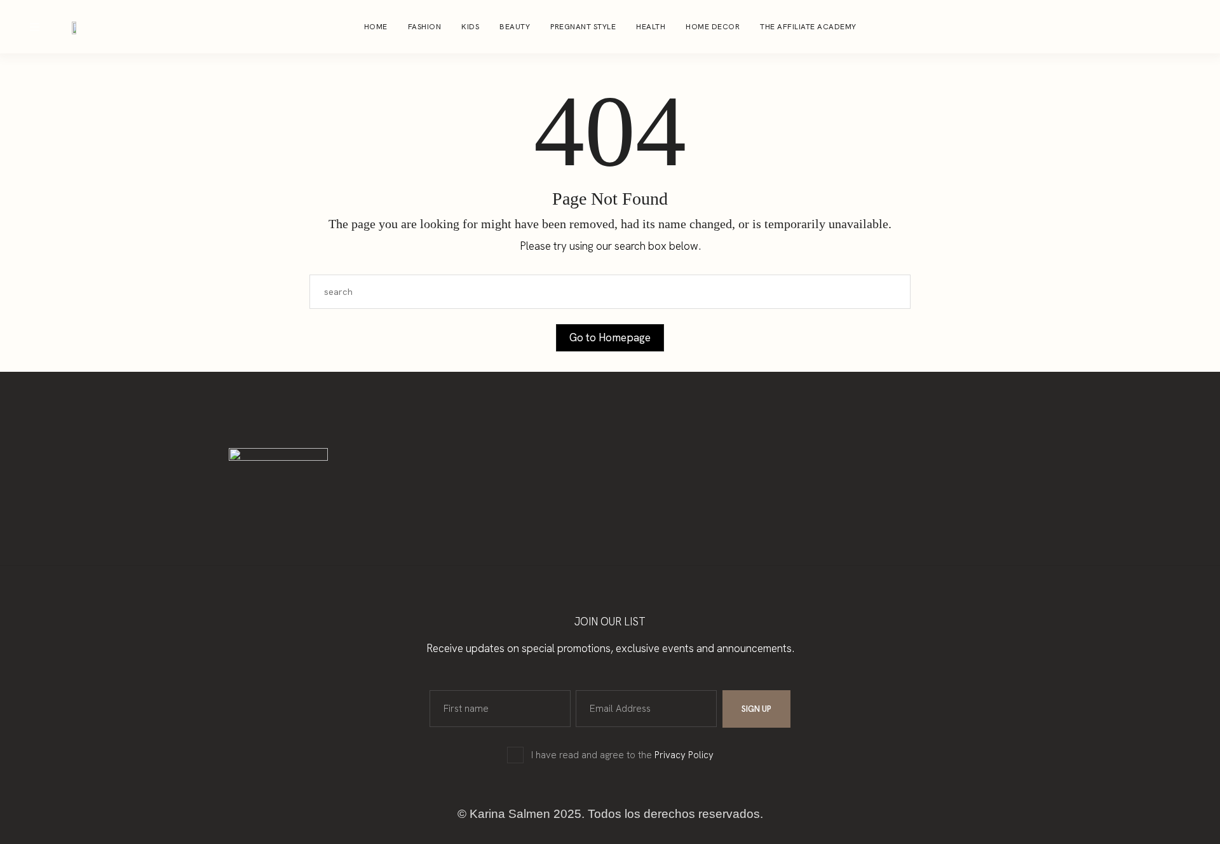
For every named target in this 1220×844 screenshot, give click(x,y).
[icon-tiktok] (1195, 26)
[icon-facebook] (1171, 26)
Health (650, 27)
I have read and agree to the (622, 755)
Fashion (425, 27)
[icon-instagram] (1147, 26)
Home (376, 27)
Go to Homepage (610, 337)
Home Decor (713, 27)
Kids (470, 27)
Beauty (514, 27)
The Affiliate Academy (808, 27)
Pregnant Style (583, 27)
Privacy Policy (684, 755)
